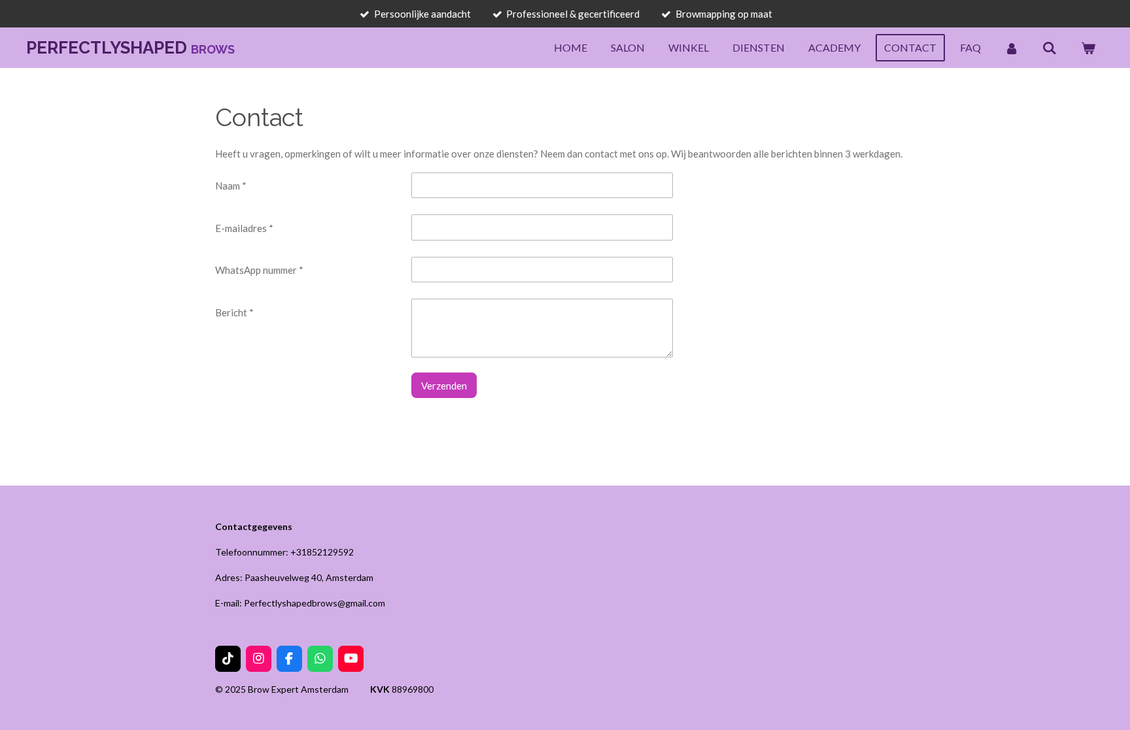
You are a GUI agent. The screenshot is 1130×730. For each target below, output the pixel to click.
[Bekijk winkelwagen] (1088, 47)
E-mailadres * (244, 228)
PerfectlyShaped (130, 48)
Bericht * (234, 312)
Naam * (231, 185)
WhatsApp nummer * (259, 270)
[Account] (1011, 47)
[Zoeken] (1049, 47)
